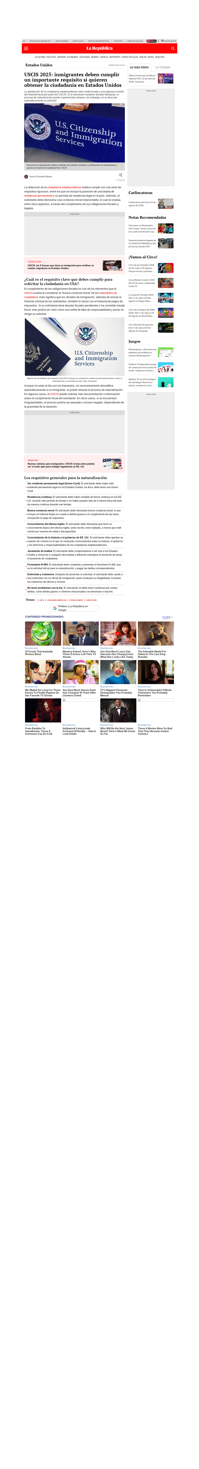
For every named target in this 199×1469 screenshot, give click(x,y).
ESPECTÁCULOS (130, 57)
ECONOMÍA (72, 57)
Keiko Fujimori (62, 41)
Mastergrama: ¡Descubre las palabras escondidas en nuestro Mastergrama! (142, 352)
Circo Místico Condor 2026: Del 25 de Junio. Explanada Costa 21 (142, 283)
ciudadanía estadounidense (64, 187)
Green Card (91, 600)
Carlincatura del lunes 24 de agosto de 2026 (142, 204)
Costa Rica (118, 41)
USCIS (28, 293)
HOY (24, 41)
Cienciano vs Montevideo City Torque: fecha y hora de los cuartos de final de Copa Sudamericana (142, 230)
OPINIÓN (61, 57)
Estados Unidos (38, 65)
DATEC (151, 57)
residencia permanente (38, 195)
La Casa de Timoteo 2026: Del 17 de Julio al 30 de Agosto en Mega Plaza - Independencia (141, 299)
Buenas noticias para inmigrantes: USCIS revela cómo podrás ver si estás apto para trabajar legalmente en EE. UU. (61, 465)
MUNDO (95, 57)
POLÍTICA (51, 57)
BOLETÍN (159, 57)
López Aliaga (78, 41)
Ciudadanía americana (56, 600)
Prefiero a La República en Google (73, 608)
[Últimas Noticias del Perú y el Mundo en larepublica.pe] (99, 48)
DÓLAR (142, 57)
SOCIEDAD (84, 57)
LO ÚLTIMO (40, 57)
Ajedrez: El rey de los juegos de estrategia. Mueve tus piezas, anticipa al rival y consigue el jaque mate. (142, 384)
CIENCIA (104, 57)
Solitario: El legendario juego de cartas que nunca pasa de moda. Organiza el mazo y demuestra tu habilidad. (143, 369)
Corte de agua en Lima (136, 41)
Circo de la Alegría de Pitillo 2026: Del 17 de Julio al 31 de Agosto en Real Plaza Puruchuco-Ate (142, 314)
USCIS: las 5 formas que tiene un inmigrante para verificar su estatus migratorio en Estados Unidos (61, 267)
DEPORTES (114, 57)
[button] (26, 48)
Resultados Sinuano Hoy (40, 41)
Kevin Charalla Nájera (41, 176)
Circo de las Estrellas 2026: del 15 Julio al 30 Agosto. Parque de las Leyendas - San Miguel (142, 270)
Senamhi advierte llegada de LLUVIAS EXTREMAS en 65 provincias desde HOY (142, 243)
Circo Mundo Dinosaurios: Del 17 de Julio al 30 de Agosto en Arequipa (141, 327)
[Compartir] (121, 175)
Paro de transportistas (98, 41)
